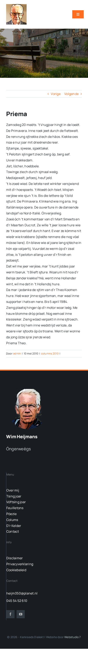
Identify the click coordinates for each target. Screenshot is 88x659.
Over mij (12, 490)
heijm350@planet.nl (21, 593)
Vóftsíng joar (16, 502)
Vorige (55, 94)
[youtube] (21, 614)
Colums (12, 519)
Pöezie (11, 514)
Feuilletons (15, 508)
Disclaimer (14, 558)
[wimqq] (16, 5)
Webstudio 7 (72, 637)
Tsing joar (13, 496)
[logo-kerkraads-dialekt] (28, 388)
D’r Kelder (13, 525)
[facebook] (10, 614)
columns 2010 (50, 353)
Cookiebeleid (16, 570)
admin (17, 353)
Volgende (71, 94)
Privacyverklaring (19, 564)
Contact (12, 531)
